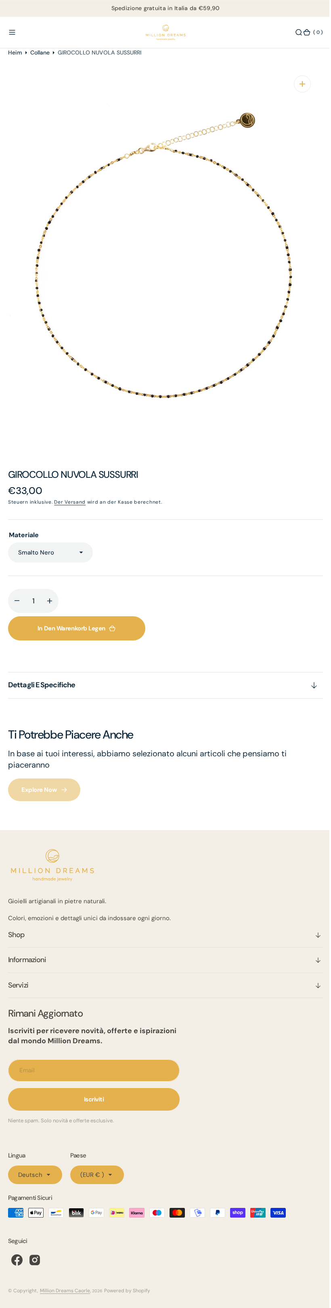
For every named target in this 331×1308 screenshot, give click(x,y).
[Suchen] (293, 32)
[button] (12, 32)
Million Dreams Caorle (65, 1290)
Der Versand (70, 502)
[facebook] (17, 1260)
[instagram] (35, 1260)
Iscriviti (94, 1099)
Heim (15, 52)
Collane (40, 52)
